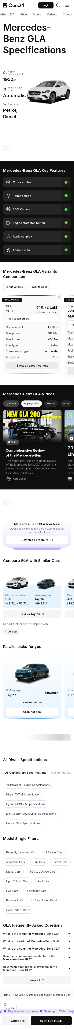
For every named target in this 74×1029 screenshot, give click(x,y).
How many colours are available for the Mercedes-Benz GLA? (29, 957)
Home (7, 995)
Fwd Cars (12, 890)
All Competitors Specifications (25, 772)
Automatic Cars (15, 862)
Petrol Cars (60, 862)
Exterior (51, 403)
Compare (18, 1021)
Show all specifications (32, 365)
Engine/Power (31, 403)
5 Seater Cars (54, 852)
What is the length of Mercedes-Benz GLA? (32, 933)
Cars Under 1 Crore (18, 910)
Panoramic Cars (16, 900)
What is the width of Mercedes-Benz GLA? (31, 941)
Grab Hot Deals (51, 1021)
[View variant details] (32, 334)
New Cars (19, 995)
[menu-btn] (67, 5)
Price (23, 14)
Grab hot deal (32, 711)
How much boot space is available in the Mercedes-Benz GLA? (30, 968)
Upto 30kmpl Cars (17, 881)
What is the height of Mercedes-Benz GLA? (32, 948)
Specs (37, 14)
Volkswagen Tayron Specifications (28, 784)
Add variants (16, 286)
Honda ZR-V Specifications (23, 823)
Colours (68, 14)
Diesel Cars (13, 871)
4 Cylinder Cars (36, 890)
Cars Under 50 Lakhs (48, 900)
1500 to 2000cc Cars (42, 871)
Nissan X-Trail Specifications (24, 794)
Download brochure (35, 539)
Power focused (38, 286)
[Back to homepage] (13, 5)
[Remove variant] (59, 297)
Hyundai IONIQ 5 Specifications (25, 804)
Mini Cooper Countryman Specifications (31, 813)
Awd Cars (43, 881)
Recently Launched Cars (21, 852)
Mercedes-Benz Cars (39, 995)
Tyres (66, 403)
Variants (52, 14)
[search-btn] (58, 5)
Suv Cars (39, 862)
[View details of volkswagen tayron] (32, 685)
